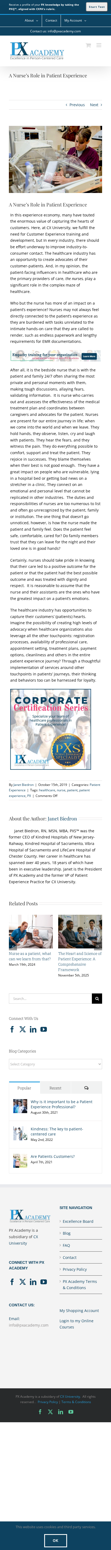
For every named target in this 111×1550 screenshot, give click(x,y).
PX (29, 795)
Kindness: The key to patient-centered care (57, 1131)
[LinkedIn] (33, 1029)
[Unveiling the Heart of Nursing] (80, 917)
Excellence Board (78, 1221)
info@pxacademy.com (28, 1325)
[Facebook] (12, 1029)
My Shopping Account (79, 1310)
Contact (70, 1257)
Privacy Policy (75, 1269)
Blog (67, 1233)
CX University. (70, 1396)
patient (72, 790)
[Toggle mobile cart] (88, 45)
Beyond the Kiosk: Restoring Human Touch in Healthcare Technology (30, 961)
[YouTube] (43, 1029)
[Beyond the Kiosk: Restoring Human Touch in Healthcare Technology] (31, 917)
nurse (61, 790)
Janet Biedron (23, 784)
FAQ (66, 1245)
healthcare (47, 790)
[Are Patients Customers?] (20, 1156)
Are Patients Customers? (53, 1156)
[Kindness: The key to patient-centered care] (20, 1129)
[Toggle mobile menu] (99, 45)
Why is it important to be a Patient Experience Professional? (61, 1104)
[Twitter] (22, 1029)
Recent (55, 1087)
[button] (13, 946)
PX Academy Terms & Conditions (80, 1284)
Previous (77, 104)
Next (94, 104)
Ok (55, 1541)
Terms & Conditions (76, 1402)
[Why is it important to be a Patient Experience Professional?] (20, 1102)
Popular (24, 1087)
